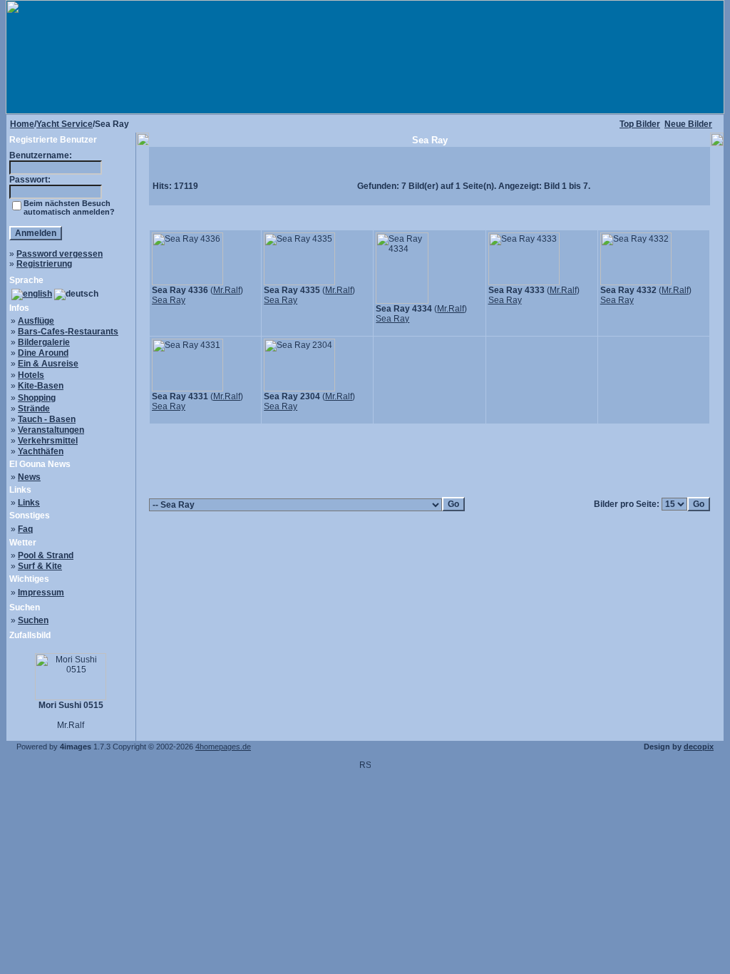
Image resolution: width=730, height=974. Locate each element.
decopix (699, 746)
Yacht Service (64, 124)
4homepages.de (223, 746)
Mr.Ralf (226, 290)
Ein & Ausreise (48, 364)
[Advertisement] (430, 455)
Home (22, 124)
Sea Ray (168, 300)
